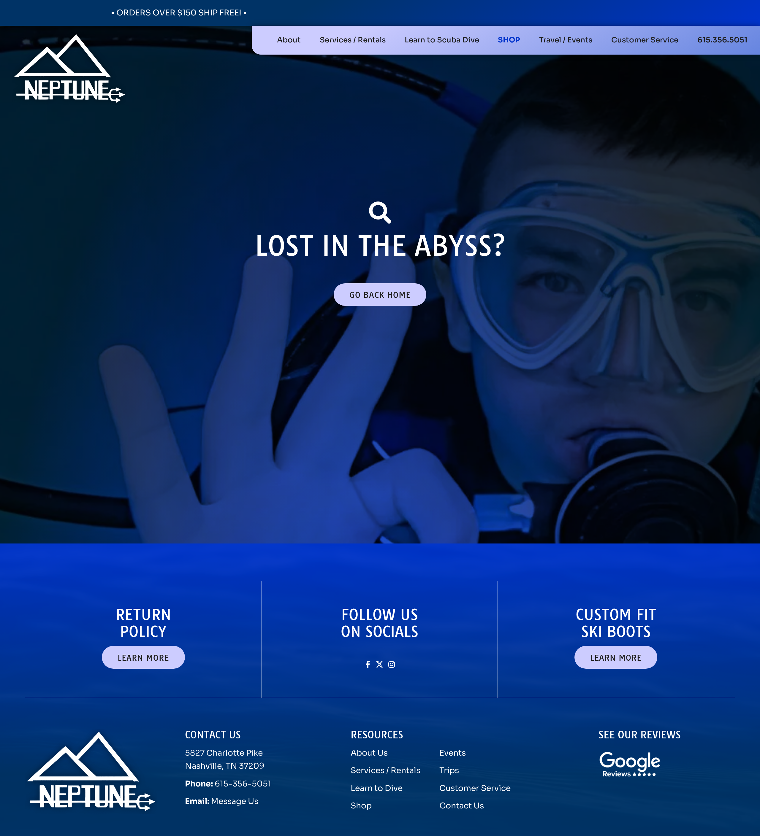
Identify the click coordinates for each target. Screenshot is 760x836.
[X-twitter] (379, 664)
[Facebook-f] (367, 664)
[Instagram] (391, 664)
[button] (353, 40)
